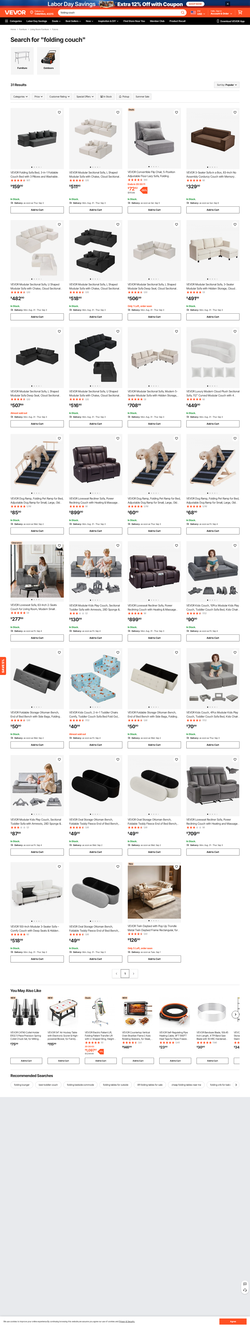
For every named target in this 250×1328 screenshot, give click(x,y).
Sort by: (221, 84)
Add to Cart (37, 209)
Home (13, 29)
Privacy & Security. (127, 1321)
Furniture (23, 29)
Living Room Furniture (39, 29)
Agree (233, 1321)
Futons (55, 29)
